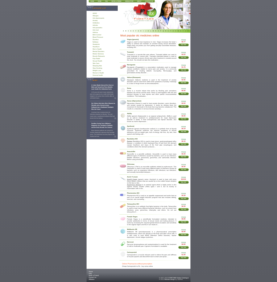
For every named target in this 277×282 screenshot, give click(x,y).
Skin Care (96, 63)
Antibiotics (96, 23)
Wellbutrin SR (132, 229)
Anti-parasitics (97, 27)
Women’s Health (98, 73)
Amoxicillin (131, 151)
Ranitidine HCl (132, 139)
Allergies (95, 16)
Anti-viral (96, 30)
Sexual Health (97, 61)
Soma (129, 88)
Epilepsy (95, 42)
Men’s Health (97, 49)
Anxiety (95, 20)
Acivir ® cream (132, 177)
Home (99, 1)
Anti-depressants (98, 18)
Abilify (129, 113)
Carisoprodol (132, 252)
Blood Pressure (98, 37)
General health (98, 75)
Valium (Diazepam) (134, 77)
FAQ (106, 1)
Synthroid (130, 126)
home (92, 1)
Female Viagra (132, 217)
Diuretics (96, 39)
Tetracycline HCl (133, 204)
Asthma (95, 32)
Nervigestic (131, 65)
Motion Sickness (98, 54)
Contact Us (149, 1)
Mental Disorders (98, 51)
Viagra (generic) (133, 39)
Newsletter (129, 1)
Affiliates (91, 279)
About (139, 1)
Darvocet (130, 242)
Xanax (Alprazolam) (134, 101)
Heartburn (96, 47)
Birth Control (97, 35)
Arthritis (95, 25)
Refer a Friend (116, 1)
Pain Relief (96, 58)
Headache (96, 44)
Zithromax (130, 164)
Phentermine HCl (133, 193)
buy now (183, 44)
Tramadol (130, 52)
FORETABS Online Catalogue (178, 278)
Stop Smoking (97, 68)
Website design (169, 279)
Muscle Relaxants (99, 56)
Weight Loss (97, 70)
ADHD (95, 13)
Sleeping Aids (97, 66)
